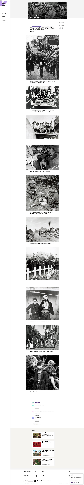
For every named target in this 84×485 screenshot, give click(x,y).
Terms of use (34, 483)
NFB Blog (4, 5)
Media (36, 475)
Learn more (77, 482)
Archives (43, 476)
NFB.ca (43, 471)
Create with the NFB (26, 475)
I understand (73, 482)
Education (43, 475)
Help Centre (36, 472)
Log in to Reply (37, 415)
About (36, 471)
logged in (36, 424)
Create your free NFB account (27, 471)
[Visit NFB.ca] (4, 0)
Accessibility (25, 483)
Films (63, 22)
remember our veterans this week (36, 26)
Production (3, 16)
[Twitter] (3, 22)
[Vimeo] (4, 22)
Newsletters (36, 476)
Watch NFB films (26, 472)
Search (3, 8)
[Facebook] (60, 28)
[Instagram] (7, 22)
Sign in (2, 18)
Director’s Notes (4, 13)
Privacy (38, 483)
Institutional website (29, 483)
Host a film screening (26, 476)
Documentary (60, 22)
